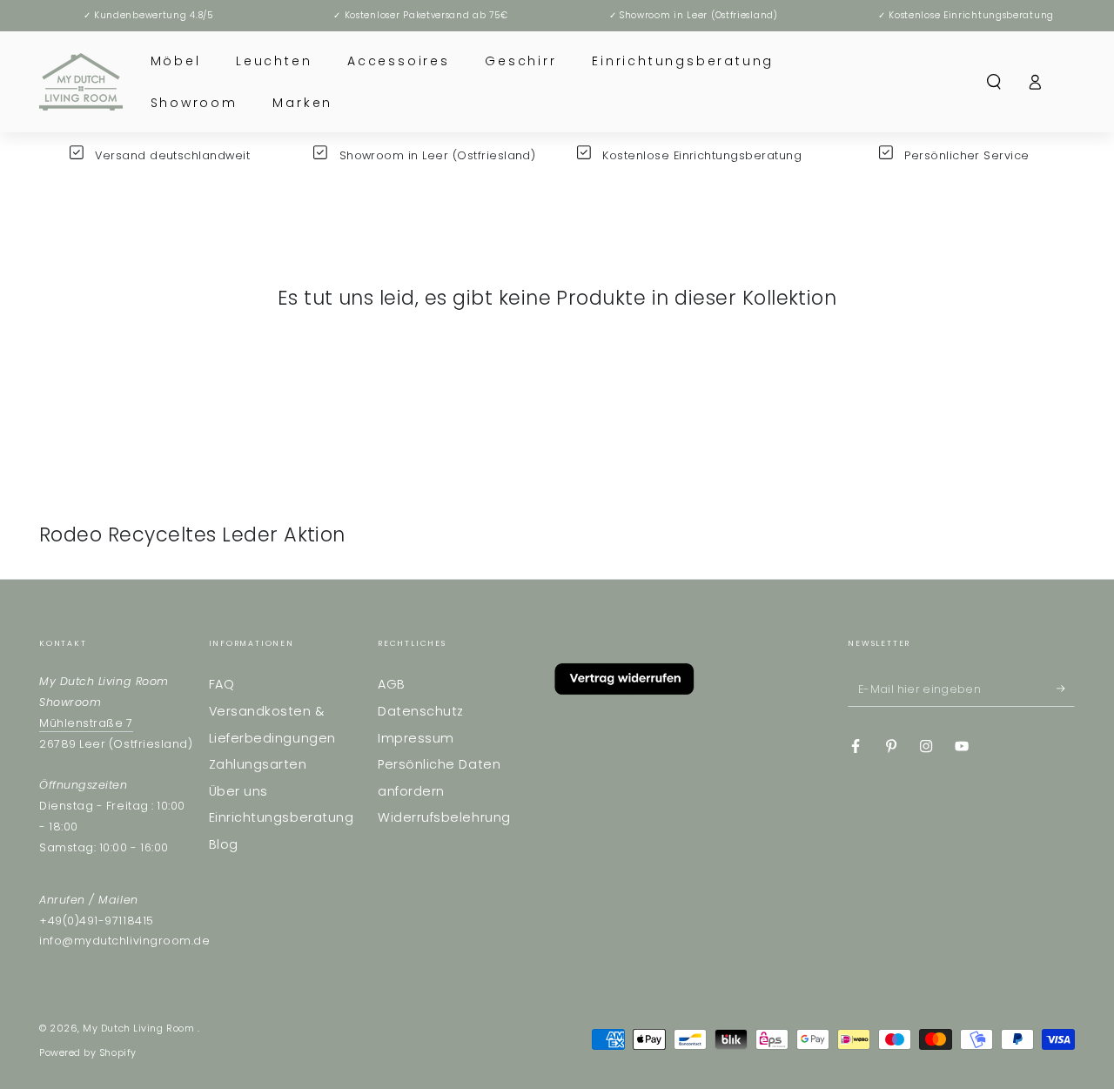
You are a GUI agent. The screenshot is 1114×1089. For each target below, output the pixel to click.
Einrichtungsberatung (281, 817)
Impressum (416, 738)
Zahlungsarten (258, 764)
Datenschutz (421, 711)
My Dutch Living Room (140, 1028)
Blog (223, 844)
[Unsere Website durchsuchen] (994, 81)
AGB (392, 684)
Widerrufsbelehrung (444, 817)
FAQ (222, 684)
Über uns (238, 791)
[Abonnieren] (1066, 688)
